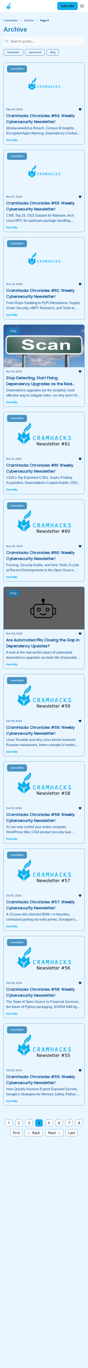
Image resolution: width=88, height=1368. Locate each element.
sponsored (35, 52)
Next (52, 1132)
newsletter (13, 52)
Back (36, 1132)
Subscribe (67, 6)
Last (71, 1132)
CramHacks (10, 20)
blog (52, 52)
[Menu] (82, 5)
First (16, 1132)
